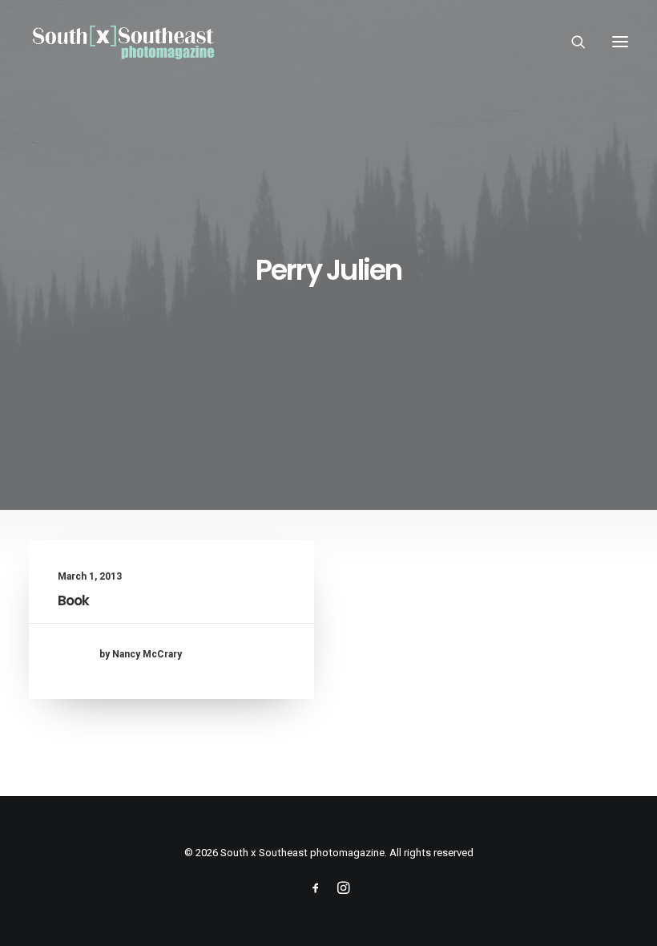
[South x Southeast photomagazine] (123, 42)
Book (74, 600)
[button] (620, 41)
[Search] (571, 41)
